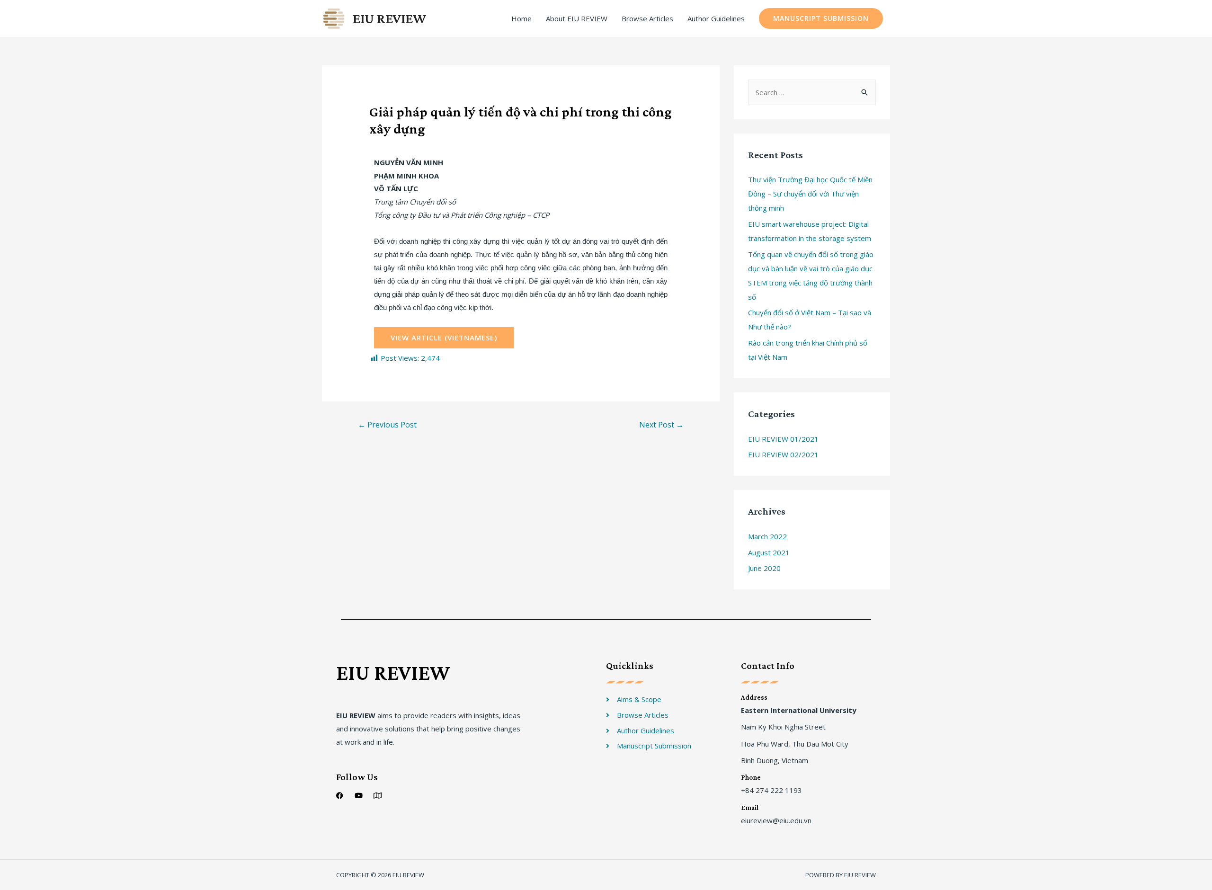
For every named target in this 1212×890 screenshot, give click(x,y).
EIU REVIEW (390, 18)
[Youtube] (358, 795)
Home (521, 18)
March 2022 (767, 536)
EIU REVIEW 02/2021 (783, 454)
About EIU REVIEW (576, 18)
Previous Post (387, 424)
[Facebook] (339, 795)
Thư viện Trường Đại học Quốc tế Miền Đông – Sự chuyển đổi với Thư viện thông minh (810, 194)
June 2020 (764, 568)
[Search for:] (812, 92)
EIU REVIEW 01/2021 (783, 439)
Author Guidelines (716, 18)
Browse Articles (647, 18)
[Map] (377, 795)
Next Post (661, 424)
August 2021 (769, 552)
